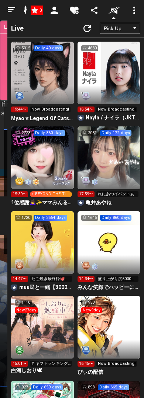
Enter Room (43, 79)
